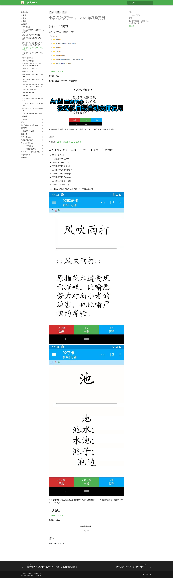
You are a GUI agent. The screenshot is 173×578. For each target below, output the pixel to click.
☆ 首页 (23, 15)
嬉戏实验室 (25, 12)
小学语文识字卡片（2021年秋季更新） (32, 49)
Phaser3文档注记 (27, 146)
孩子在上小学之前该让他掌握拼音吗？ (32, 109)
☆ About (24, 158)
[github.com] (142, 574)
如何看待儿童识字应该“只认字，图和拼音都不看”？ (31, 65)
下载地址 (132, 26)
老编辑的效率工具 (27, 140)
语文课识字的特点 (28, 61)
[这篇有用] (85, 531)
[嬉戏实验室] (22, 2)
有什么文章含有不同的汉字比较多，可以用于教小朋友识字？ (32, 85)
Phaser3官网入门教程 (28, 149)
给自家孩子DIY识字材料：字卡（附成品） (32, 76)
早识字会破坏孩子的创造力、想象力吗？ (32, 80)
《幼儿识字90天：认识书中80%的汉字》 (33, 31)
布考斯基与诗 (25, 155)
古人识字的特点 (27, 58)
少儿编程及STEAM (27, 131)
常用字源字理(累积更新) (30, 89)
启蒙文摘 (24, 134)
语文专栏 (24, 122)
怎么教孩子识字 (27, 72)
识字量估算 (26, 27)
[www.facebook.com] (146, 574)
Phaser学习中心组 (27, 143)
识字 (57, 12)
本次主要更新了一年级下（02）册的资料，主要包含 (139, 22)
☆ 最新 (23, 18)
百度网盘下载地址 (56, 72)
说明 (130, 18)
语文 (64, 12)
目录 (130, 12)
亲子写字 (24, 128)
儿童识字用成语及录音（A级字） (31, 39)
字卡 (51, 12)
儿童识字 (24, 24)
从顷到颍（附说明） (29, 92)
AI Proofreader (26, 137)
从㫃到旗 (25, 95)
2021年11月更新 (134, 15)
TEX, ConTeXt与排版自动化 (30, 152)
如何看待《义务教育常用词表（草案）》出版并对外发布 (32, 44)
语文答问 (24, 119)
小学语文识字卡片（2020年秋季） (32, 54)
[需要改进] (88, 531)
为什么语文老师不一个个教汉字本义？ (32, 104)
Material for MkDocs (34, 575)
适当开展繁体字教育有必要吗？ (32, 113)
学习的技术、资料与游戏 (29, 125)
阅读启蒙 (24, 116)
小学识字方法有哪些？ (29, 69)
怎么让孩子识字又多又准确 (31, 35)
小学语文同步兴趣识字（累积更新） (32, 99)
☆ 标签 (23, 21)
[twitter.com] (150, 574)
